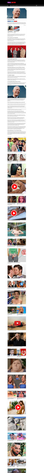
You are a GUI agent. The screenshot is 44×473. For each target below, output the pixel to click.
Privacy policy (13, 5)
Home (7, 5)
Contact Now (16, 5)
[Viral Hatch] (11, 2)
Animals (10, 5)
